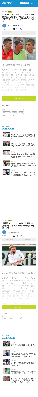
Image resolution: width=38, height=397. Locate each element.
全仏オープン (6, 112)
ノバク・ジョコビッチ (21, 110)
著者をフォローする (10, 32)
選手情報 (10, 11)
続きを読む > (19, 98)
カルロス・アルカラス (8, 115)
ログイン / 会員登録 (25, 2)
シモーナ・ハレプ (16, 318)
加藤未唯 (14, 112)
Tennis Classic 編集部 (13, 25)
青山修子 (21, 112)
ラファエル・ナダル (8, 110)
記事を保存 (27, 32)
